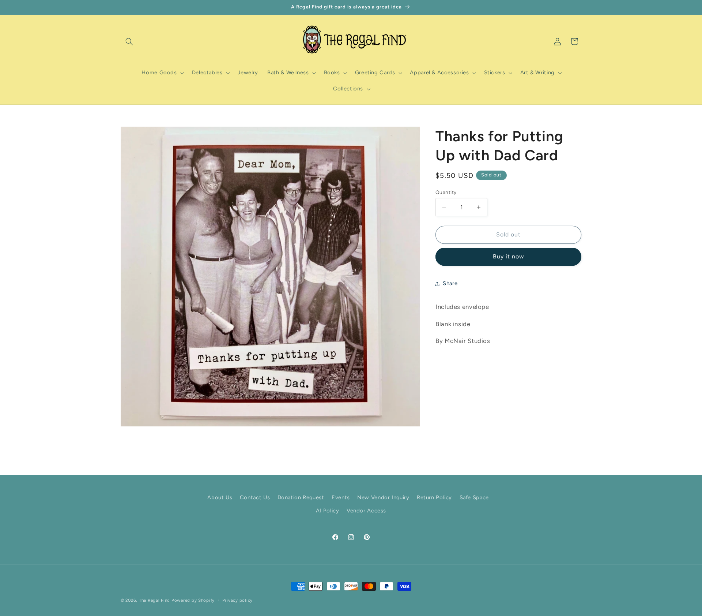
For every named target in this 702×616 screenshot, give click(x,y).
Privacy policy (237, 600)
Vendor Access (366, 511)
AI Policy (327, 511)
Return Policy (434, 497)
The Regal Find (154, 600)
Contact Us (255, 497)
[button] (129, 41)
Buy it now (508, 256)
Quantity (445, 192)
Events (341, 497)
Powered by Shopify (193, 600)
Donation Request (301, 497)
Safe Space (474, 497)
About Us (219, 497)
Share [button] (450, 283)
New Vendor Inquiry (383, 497)
